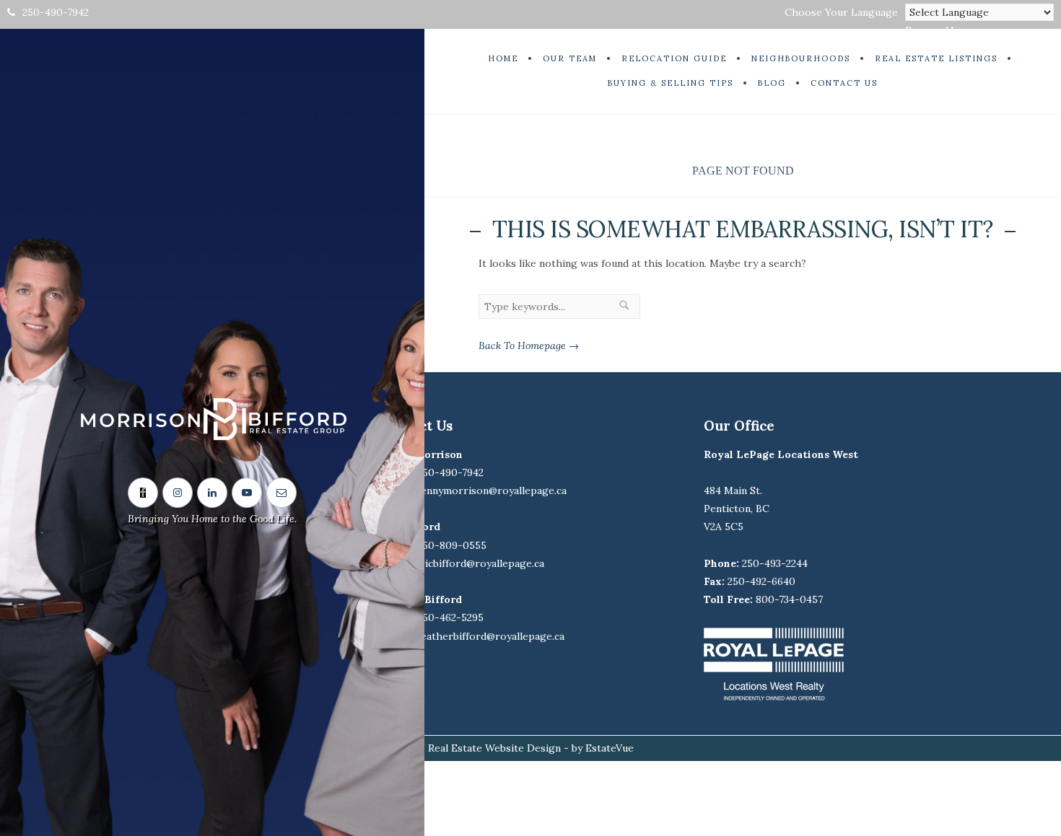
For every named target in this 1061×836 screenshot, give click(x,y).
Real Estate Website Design (494, 748)
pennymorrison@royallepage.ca (490, 490)
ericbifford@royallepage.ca (479, 563)
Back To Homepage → (529, 345)
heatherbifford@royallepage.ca (489, 636)
